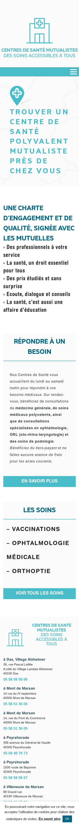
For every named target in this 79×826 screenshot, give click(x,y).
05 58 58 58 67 (15, 777)
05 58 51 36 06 (15, 704)
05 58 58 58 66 (15, 679)
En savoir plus (39, 481)
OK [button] (67, 819)
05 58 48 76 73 (15, 753)
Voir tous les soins (39, 593)
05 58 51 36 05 (15, 728)
